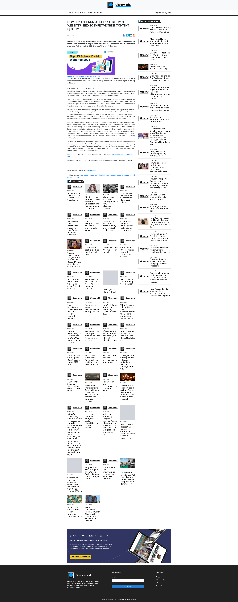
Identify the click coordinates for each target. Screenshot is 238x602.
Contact (159, 586)
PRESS (90, 13)
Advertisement (161, 583)
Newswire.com (98, 89)
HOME (71, 13)
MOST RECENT (80, 13)
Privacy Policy (161, 580)
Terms (158, 577)
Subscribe (127, 586)
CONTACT (98, 13)
